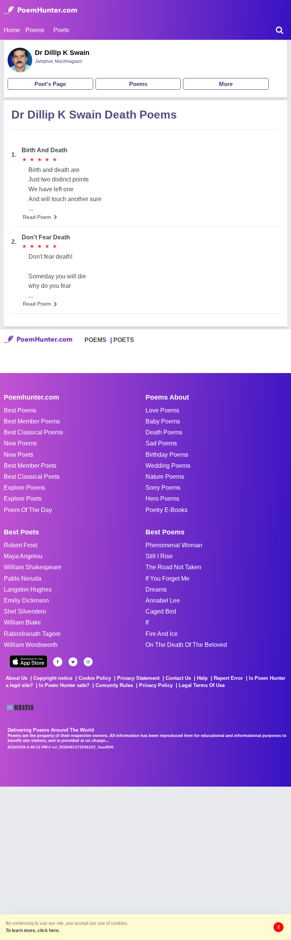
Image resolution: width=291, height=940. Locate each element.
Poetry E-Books (167, 510)
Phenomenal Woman (174, 545)
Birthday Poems (167, 454)
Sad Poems (161, 443)
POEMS (95, 340)
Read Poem (37, 217)
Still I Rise (159, 556)
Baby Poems (163, 421)
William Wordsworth (31, 645)
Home (12, 30)
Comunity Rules (114, 685)
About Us (16, 678)
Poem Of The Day (28, 510)
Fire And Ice (162, 634)
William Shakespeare (32, 567)
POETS (123, 340)
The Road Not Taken (173, 567)
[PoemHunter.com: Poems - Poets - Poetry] (40, 10)
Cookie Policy (94, 678)
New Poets (18, 454)
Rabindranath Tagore (32, 634)
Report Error (228, 678)
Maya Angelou (23, 556)
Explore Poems (24, 487)
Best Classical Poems (33, 432)
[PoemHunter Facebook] (58, 662)
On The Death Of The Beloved (186, 645)
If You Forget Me (167, 578)
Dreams (156, 589)
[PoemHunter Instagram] (88, 662)
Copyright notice (52, 678)
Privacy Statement (138, 678)
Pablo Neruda (22, 578)
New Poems (20, 443)
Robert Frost (20, 545)
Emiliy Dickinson (26, 600)
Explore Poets (23, 498)
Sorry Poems (163, 487)
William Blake (22, 622)
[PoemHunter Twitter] (73, 662)
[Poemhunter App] (28, 661)
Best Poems (20, 410)
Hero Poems (162, 498)
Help (202, 678)
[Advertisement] (113, 862)
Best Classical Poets (31, 476)
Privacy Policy (156, 685)
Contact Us (178, 678)
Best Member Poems (32, 421)
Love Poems (162, 410)
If (147, 622)
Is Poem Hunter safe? (64, 685)
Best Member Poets (30, 465)
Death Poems (164, 432)
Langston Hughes (28, 589)
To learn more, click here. (33, 930)
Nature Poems (165, 476)
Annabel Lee (163, 600)
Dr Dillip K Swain (62, 52)
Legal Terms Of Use (202, 685)
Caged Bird (161, 611)
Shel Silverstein (25, 611)
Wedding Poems (168, 465)
